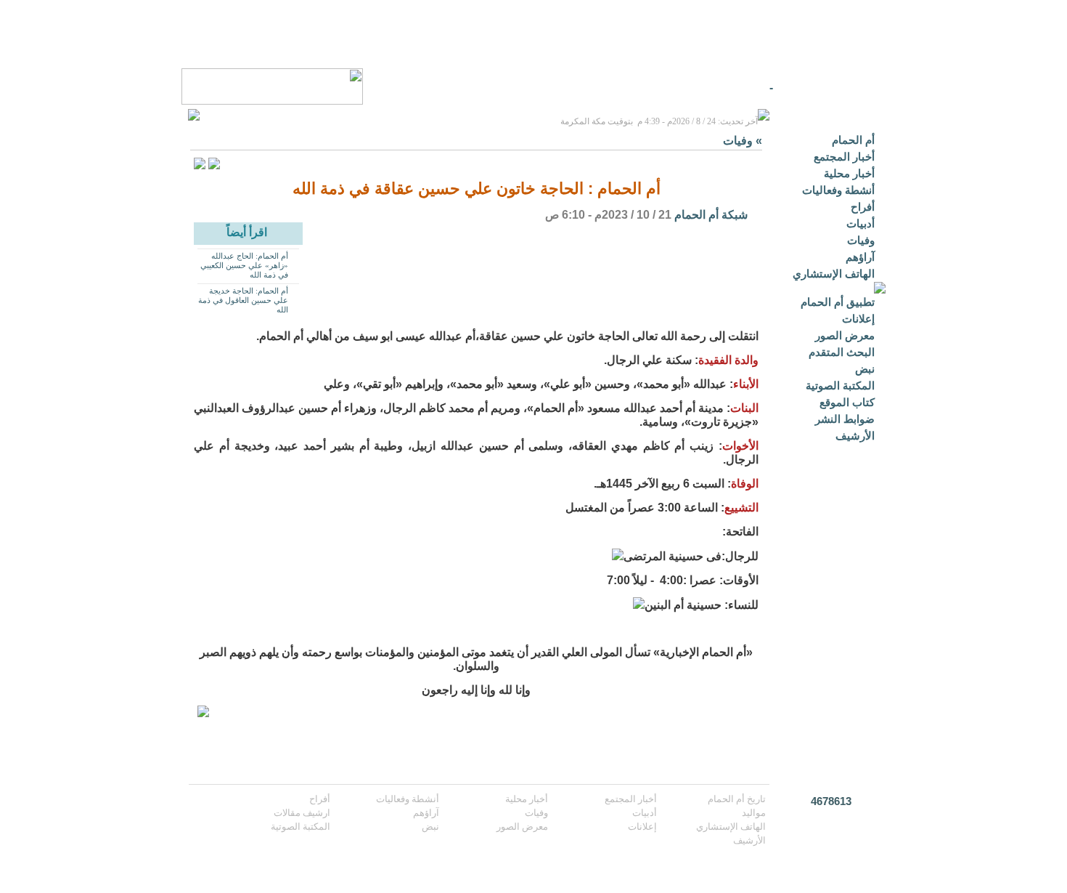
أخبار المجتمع (844, 156)
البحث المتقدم (842, 352)
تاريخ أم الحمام (737, 798)
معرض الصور (845, 335)
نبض (865, 369)
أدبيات (860, 223)
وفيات (861, 240)
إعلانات (858, 318)
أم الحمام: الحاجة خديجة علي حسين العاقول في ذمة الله (243, 300)
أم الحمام (853, 140)
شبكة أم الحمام (711, 215)
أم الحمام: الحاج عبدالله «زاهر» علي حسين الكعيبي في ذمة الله (244, 265)
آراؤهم (860, 257)
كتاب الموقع (847, 402)
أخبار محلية (849, 173)
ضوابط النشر (845, 419)
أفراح (863, 207)
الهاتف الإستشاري (834, 273)
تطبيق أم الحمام (838, 302)
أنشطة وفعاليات (838, 190)
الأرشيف (855, 435)
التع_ (761, 88)
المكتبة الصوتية (840, 385)
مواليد (754, 812)
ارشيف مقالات (302, 812)
